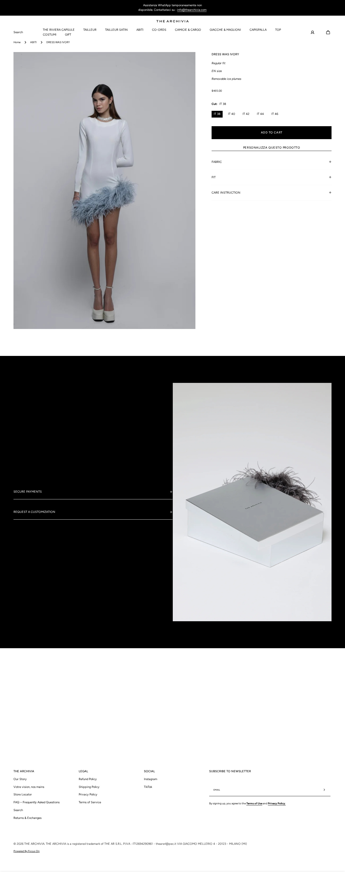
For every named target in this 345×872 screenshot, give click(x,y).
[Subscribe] (324, 789)
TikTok (148, 786)
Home (16, 42)
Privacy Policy (88, 794)
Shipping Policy (89, 786)
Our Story (20, 779)
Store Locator (22, 794)
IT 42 (246, 114)
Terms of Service (90, 802)
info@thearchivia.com (191, 10)
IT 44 (260, 114)
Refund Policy (88, 779)
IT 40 (231, 114)
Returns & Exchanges (27, 817)
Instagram (150, 779)
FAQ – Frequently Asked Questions (36, 802)
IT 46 (274, 114)
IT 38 (217, 114)
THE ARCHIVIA (34, 844)
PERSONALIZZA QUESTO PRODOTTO (271, 147)
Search (18, 810)
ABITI (33, 42)
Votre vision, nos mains (28, 786)
